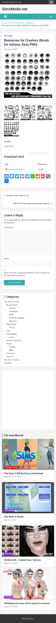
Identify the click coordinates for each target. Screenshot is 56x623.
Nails (11, 314)
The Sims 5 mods (11, 360)
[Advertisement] (28, 400)
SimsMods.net (14, 9)
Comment (9, 227)
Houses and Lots (14, 340)
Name (6, 258)
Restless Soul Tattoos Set (18, 195)
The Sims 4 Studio (14, 516)
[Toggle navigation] (5, 17)
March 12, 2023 (10, 520)
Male (11, 350)
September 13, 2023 (12, 477)
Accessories (12, 305)
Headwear (13, 311)
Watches (13, 321)
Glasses (12, 308)
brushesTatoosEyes (16, 169)
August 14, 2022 (10, 563)
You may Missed (13, 435)
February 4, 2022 (11, 49)
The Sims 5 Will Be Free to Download (23, 473)
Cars (9, 331)
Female (12, 347)
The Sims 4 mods (11, 302)
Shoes (9, 344)
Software (10, 353)
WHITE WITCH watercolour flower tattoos (31, 203)
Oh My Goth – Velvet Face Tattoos (22, 560)
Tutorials (7, 363)
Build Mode (11, 324)
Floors (12, 327)
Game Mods (12, 334)
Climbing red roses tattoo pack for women (26, 603)
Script (11, 337)
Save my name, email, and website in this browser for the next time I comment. (26, 274)
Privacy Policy (27, 619)
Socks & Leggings (16, 318)
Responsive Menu (51, 2)
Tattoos (8, 36)
